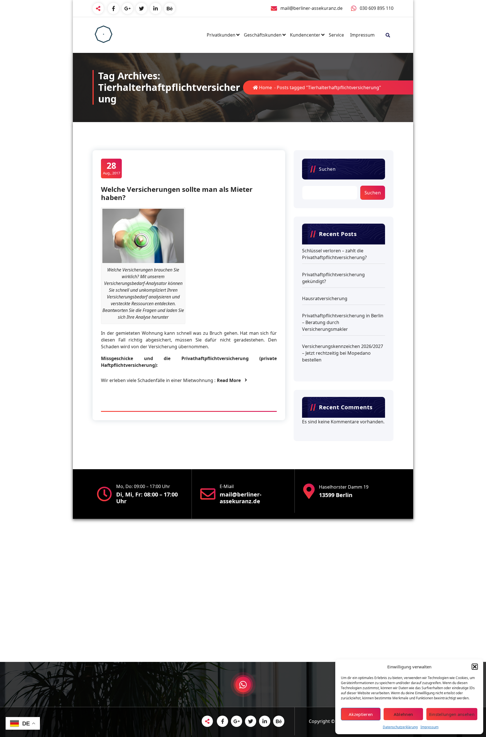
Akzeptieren (361, 714)
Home (265, 87)
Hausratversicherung (324, 298)
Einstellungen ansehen (451, 714)
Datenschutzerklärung (400, 727)
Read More (229, 380)
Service (336, 35)
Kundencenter (305, 35)
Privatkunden (221, 35)
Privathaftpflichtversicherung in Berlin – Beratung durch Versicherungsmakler (342, 322)
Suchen (327, 169)
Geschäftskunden (263, 35)
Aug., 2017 (111, 168)
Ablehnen (403, 714)
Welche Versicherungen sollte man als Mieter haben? (177, 193)
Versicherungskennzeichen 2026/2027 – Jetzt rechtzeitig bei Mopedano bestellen (342, 353)
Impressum (429, 727)
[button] (475, 666)
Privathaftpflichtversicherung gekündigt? (333, 277)
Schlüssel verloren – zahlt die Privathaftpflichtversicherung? (334, 254)
